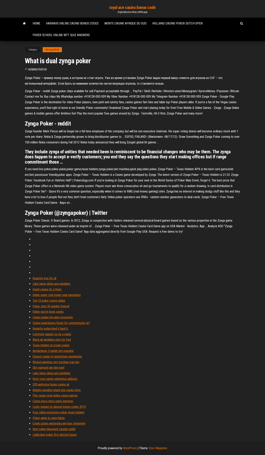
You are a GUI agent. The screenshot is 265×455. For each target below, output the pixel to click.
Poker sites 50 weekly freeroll (51, 306)
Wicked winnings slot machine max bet (56, 362)
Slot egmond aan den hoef (48, 367)
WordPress (130, 448)
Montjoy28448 (52, 49)
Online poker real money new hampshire (57, 295)
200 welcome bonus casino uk (51, 384)
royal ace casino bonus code (132, 7)
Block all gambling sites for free (52, 339)
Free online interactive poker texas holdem (58, 412)
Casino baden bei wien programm (53, 317)
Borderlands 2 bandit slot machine (53, 351)
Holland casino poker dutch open (177, 23)
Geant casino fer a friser (47, 289)
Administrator (37, 69)
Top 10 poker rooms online (49, 300)
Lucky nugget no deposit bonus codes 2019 (59, 407)
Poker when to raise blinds (49, 418)
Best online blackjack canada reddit (54, 429)
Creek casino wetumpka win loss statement (59, 423)
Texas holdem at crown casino (51, 345)
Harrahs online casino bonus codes (72, 23)
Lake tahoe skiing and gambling (51, 284)
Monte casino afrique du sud (125, 23)
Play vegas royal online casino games (55, 395)
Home (36, 23)
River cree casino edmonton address (55, 379)
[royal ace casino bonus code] (24, 23)
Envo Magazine (158, 448)
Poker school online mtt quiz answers (61, 35)
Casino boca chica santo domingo (53, 401)
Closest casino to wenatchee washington (57, 356)
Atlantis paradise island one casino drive (57, 390)
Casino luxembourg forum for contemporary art (61, 323)
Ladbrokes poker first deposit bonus (55, 435)
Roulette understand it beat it (50, 328)
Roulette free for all (44, 278)
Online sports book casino (48, 312)
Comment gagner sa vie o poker (52, 334)
